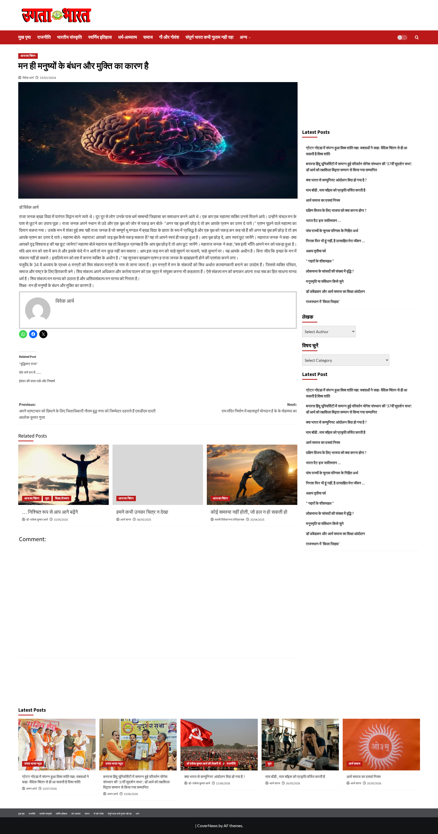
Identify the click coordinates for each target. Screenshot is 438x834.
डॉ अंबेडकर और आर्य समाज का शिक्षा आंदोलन (335, 291)
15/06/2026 (131, 794)
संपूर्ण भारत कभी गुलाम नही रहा (209, 37)
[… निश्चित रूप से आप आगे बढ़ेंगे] (63, 475)
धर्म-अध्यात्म (127, 37)
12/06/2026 (223, 783)
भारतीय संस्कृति (69, 37)
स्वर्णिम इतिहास (100, 37)
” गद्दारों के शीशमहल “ (320, 261)
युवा (47, 498)
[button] (417, 37)
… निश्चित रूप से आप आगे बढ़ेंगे (50, 512)
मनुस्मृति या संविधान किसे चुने (325, 281)
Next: (259, 408)
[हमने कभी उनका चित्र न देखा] (158, 475)
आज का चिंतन (28, 56)
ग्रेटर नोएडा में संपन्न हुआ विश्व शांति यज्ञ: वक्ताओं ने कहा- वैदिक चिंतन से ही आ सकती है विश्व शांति (356, 150)
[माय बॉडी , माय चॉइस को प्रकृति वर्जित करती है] (300, 744)
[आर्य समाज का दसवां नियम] (381, 744)
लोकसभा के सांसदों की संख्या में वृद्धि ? (330, 271)
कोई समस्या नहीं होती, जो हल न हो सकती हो (249, 512)
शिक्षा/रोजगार (62, 498)
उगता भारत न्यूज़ (33, 764)
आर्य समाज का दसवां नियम (323, 200)
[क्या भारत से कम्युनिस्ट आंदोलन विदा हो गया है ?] (219, 744)
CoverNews (207, 825)
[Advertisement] (360, 88)
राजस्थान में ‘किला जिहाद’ (322, 301)
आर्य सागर (125, 520)
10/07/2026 (50, 789)
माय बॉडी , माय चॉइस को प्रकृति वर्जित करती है (335, 190)
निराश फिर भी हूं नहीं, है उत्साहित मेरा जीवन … (335, 240)
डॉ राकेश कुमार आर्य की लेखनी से (204, 764)
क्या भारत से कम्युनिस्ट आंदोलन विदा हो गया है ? (336, 180)
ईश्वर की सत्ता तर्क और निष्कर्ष (37, 381)
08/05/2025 (144, 520)
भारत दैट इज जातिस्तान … (323, 220)
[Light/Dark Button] (402, 37)
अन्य (243, 37)
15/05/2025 (61, 520)
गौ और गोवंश (169, 37)
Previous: (87, 411)
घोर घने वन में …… (30, 372)
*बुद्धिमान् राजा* (28, 364)
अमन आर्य (31, 789)
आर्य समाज (354, 764)
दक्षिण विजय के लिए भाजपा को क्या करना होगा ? (336, 210)
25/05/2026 (374, 783)
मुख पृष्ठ (24, 37)
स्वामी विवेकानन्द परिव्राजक (229, 520)
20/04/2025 (257, 520)
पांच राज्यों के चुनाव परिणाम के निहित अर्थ (332, 230)
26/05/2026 (293, 783)
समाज (148, 37)
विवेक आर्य (28, 78)
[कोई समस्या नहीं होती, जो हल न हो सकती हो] (252, 475)
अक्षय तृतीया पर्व (316, 251)
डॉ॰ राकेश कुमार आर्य (37, 520)
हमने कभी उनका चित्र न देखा (142, 512)
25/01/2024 (48, 78)
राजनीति (44, 37)
